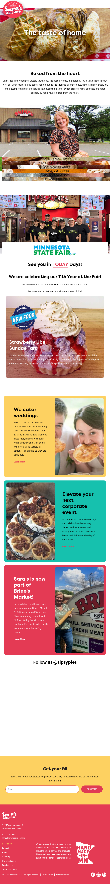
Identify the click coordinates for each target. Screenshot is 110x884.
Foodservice (7, 865)
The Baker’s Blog (9, 869)
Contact (5, 848)
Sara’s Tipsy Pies (57, 158)
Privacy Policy (47, 875)
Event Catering (57, 170)
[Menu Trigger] (101, 5)
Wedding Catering (57, 166)
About (5, 852)
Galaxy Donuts (57, 174)
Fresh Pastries (57, 178)
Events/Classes (8, 861)
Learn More (19, 461)
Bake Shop (7, 843)
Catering (6, 856)
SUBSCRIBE (92, 789)
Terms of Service (62, 875)
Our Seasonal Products (57, 162)
